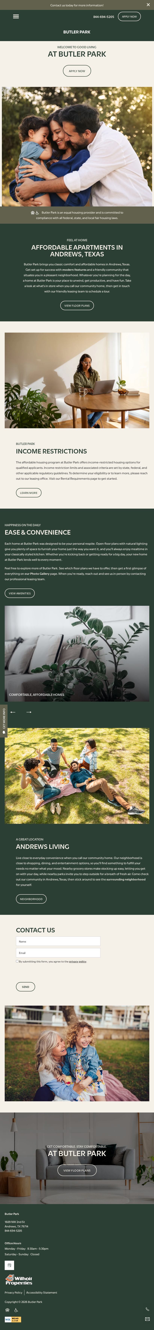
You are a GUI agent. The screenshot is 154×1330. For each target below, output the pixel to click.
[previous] (13, 712)
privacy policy (77, 961)
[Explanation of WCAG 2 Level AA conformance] (13, 1319)
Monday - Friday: (15, 1248)
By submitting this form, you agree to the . (53, 961)
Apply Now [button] (77, 71)
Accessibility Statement (41, 1292)
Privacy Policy (13, 1292)
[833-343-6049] (147, 1309)
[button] (148, 5)
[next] (29, 712)
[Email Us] (147, 1319)
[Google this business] (9, 1265)
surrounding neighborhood (126, 879)
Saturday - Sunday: (17, 1254)
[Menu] (16, 16)
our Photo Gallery (37, 573)
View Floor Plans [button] (77, 1170)
